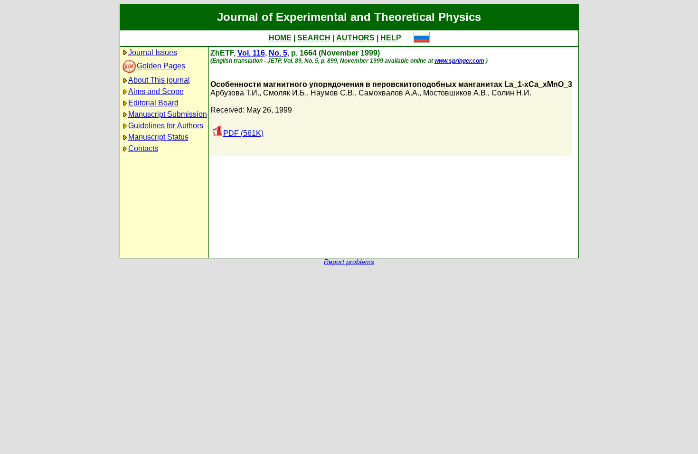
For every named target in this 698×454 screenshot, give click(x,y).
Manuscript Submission (167, 114)
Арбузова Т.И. (234, 93)
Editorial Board (153, 103)
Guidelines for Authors (165, 126)
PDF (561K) (243, 133)
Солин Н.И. (511, 93)
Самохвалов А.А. (388, 93)
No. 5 (278, 53)
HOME (280, 38)
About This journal (159, 80)
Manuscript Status (158, 137)
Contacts (143, 148)
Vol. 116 (251, 53)
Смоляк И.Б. (285, 93)
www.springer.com (459, 60)
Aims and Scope (156, 91)
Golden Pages (161, 66)
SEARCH (313, 38)
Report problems (349, 261)
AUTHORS (355, 38)
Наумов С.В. (333, 93)
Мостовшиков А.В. (455, 93)
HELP (390, 38)
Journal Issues (152, 52)
